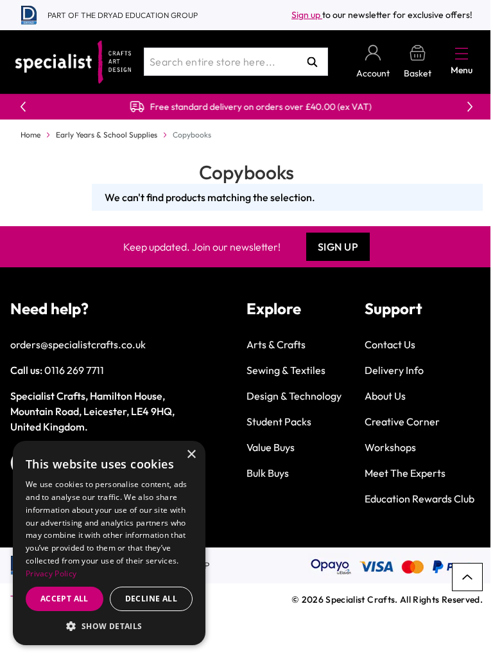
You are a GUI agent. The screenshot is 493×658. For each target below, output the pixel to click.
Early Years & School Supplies (106, 134)
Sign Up (338, 246)
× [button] (191, 454)
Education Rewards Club (419, 498)
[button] (109, 625)
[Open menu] (461, 53)
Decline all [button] (151, 598)
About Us (385, 395)
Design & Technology (294, 395)
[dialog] (109, 543)
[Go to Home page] (73, 62)
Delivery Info (394, 370)
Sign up (306, 15)
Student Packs (278, 421)
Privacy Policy (51, 573)
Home (30, 134)
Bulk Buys (267, 473)
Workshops (390, 447)
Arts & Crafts (276, 344)
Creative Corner (402, 421)
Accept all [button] (64, 598)
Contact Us (390, 344)
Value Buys (270, 447)
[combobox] (236, 62)
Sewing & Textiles (285, 370)
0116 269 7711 (74, 370)
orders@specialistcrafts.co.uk (78, 344)
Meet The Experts (405, 473)
